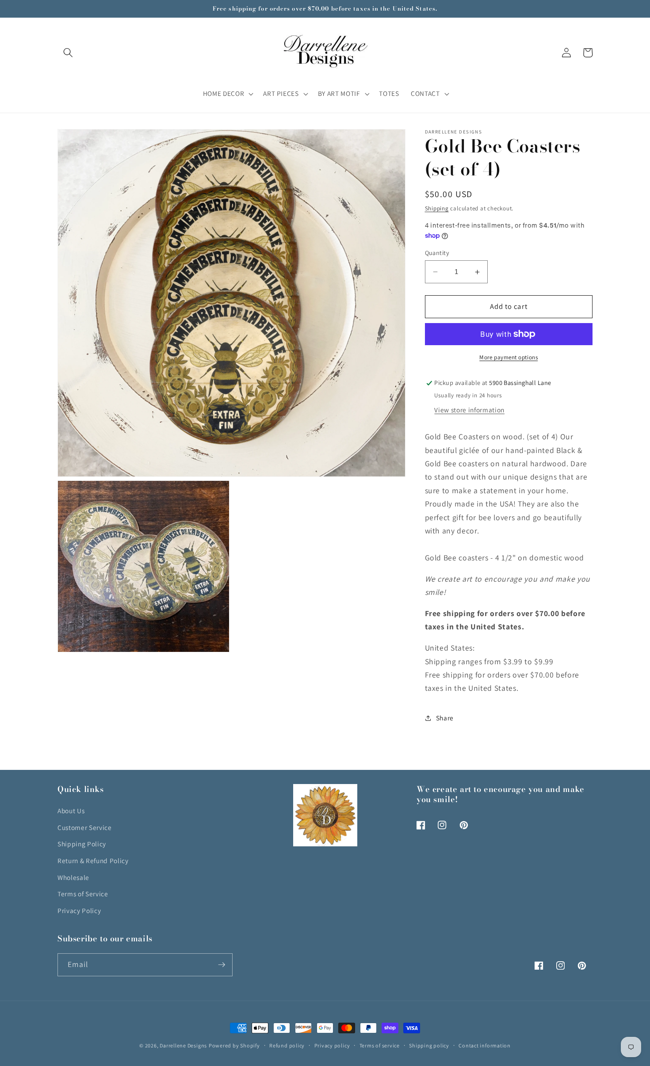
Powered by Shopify (234, 1045)
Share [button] (445, 718)
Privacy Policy (79, 910)
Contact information (485, 1045)
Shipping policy (429, 1045)
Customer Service (84, 827)
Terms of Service (82, 893)
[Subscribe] (221, 964)
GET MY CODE (533, 585)
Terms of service (379, 1045)
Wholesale (73, 877)
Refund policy (287, 1045)
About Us (70, 810)
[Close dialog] (642, 462)
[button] (68, 52)
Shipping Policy (81, 843)
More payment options (508, 357)
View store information (469, 410)
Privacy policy (332, 1045)
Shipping (437, 208)
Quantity (437, 252)
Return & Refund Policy (93, 860)
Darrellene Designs (183, 1045)
